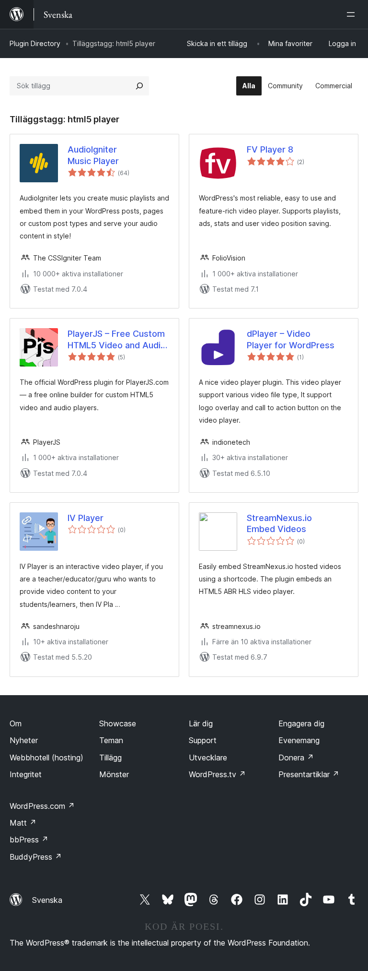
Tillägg (110, 757)
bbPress (29, 839)
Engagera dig (301, 723)
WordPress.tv (217, 774)
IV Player (86, 518)
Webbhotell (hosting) (46, 757)
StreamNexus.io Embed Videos (279, 523)
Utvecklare (208, 757)
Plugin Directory (35, 43)
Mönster (114, 774)
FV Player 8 (270, 149)
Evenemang (299, 740)
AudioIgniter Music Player (93, 155)
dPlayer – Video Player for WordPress (290, 339)
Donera (296, 757)
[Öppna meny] (352, 14)
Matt (23, 823)
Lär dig (201, 723)
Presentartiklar (308, 774)
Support (203, 740)
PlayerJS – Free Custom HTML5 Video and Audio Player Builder (117, 340)
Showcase (117, 723)
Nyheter (24, 740)
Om (16, 723)
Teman (111, 740)
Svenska (47, 900)
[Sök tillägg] (139, 85)
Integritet (26, 774)
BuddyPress (36, 857)
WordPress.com (42, 806)
